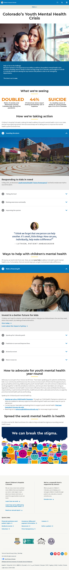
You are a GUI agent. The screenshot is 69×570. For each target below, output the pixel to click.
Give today (6, 323)
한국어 (14, 565)
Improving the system (13, 210)
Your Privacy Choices (10, 559)
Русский (24, 565)
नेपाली (47, 565)
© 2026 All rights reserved (9, 556)
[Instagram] (65, 553)
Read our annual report (12, 510)
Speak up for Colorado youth (15, 335)
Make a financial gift (13, 269)
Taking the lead (11, 194)
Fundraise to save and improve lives (18, 343)
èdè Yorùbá (12, 567)
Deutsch (37, 565)
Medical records (7, 526)
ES (58, 2)
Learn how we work (11, 501)
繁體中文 (19, 565)
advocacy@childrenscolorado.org (27, 409)
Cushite (60, 565)
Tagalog (51, 565)
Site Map (20, 553)
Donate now (48, 499)
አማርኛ (28, 565)
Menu (34, 7)
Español (4, 565)
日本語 (55, 565)
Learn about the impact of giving (14, 326)
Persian (65, 565)
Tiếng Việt (9, 565)
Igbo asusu (5, 567)
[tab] (34, 133)
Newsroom (25, 526)
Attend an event (11, 351)
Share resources (11, 360)
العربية (32, 565)
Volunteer (5, 529)
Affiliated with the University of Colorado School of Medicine (17, 561)
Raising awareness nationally (16, 202)
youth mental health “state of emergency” (33, 183)
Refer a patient (46, 526)
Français (42, 565)
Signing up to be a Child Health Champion (19, 399)
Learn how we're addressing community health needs (14, 505)
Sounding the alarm (12, 133)
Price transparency (28, 529)
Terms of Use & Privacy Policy (9, 553)
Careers (44, 521)
